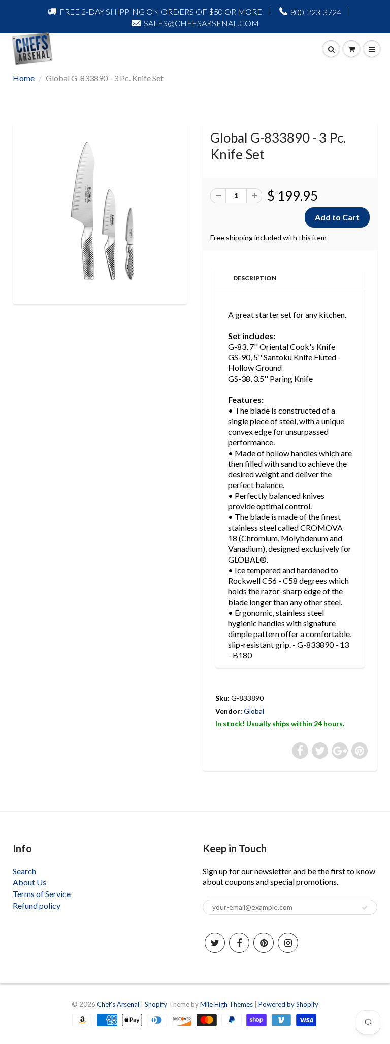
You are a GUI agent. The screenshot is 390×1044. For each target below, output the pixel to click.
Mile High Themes (226, 1004)
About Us (29, 882)
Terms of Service (42, 894)
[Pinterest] (263, 943)
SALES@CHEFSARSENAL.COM (201, 23)
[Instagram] (288, 943)
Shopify (156, 1004)
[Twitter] (215, 943)
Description (255, 278)
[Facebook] (239, 943)
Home (24, 78)
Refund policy (36, 905)
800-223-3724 (315, 12)
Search (24, 871)
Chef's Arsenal (118, 1004)
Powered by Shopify (288, 1004)
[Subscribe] (364, 908)
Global (254, 710)
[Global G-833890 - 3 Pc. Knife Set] (100, 211)
